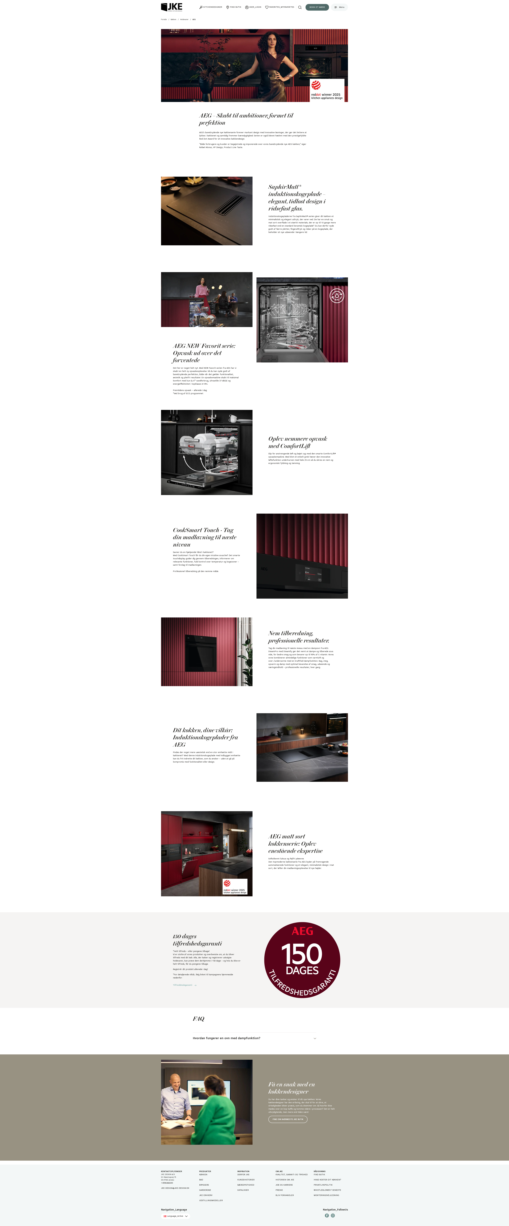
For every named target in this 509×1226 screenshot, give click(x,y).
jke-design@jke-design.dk (175, 1188)
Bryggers (204, 1185)
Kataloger (243, 1190)
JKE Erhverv (205, 1195)
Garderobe (205, 1190)
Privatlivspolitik (323, 1185)
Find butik (319, 1175)
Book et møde (317, 7)
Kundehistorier (245, 1180)
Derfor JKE (243, 1175)
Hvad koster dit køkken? (327, 1180)
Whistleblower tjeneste (327, 1190)
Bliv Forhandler (285, 1195)
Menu (341, 7)
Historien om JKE (285, 1180)
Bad (201, 1180)
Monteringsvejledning (326, 1195)
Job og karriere (284, 1185)
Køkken (203, 1175)
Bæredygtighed (245, 1185)
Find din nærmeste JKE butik (288, 1119)
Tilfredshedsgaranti (182, 985)
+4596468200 (167, 1183)
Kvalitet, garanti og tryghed (292, 1175)
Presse (279, 1190)
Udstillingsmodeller (211, 1200)
